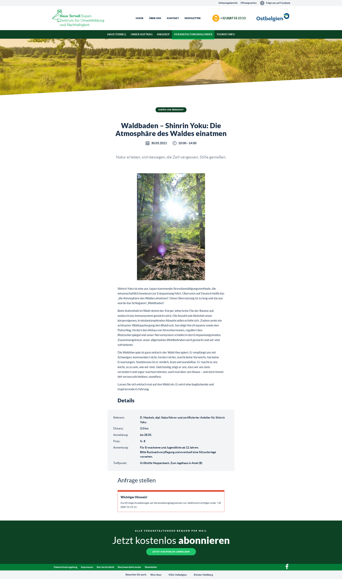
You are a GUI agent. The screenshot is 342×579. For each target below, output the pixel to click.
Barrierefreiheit (105, 567)
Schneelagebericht (228, 3)
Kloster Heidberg (203, 574)
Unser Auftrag (142, 34)
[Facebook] (287, 568)
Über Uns (155, 18)
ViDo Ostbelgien (178, 574)
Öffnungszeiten (248, 3)
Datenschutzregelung (65, 567)
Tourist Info (226, 34)
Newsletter (193, 18)
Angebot (163, 34)
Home (139, 18)
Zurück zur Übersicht (171, 110)
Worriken (155, 574)
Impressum (87, 567)
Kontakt (173, 18)
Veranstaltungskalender (193, 34)
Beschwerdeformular (129, 567)
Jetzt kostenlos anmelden (171, 552)
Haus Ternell (116, 34)
